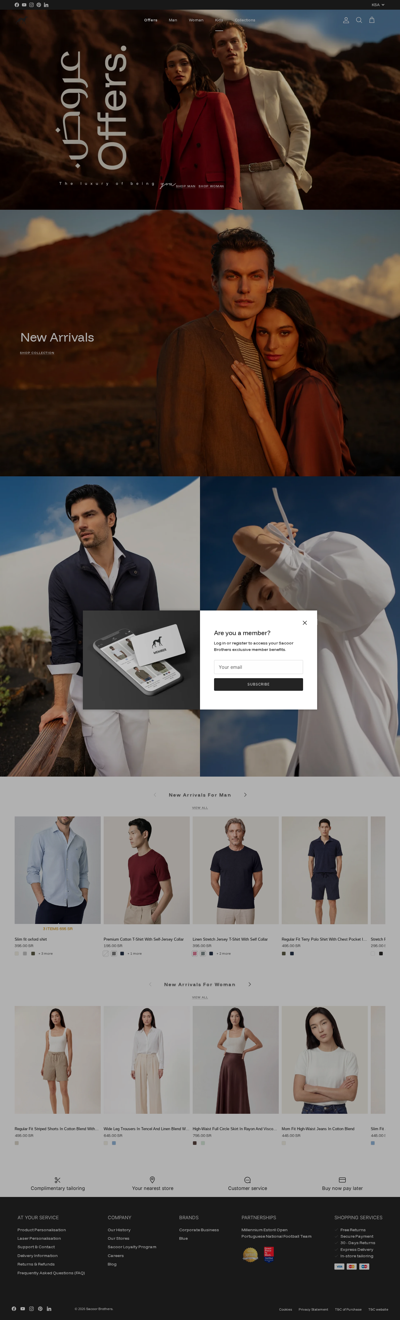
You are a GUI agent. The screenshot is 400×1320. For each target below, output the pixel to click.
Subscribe (258, 684)
